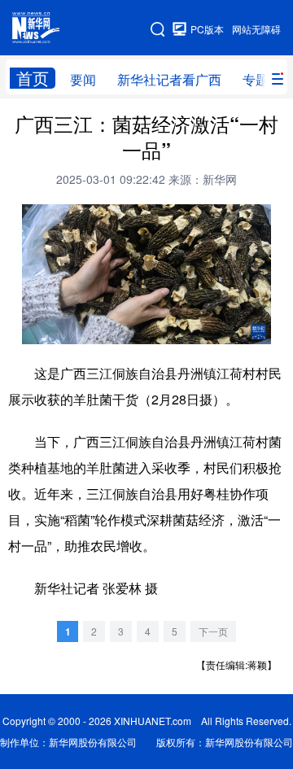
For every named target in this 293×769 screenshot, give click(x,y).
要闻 (83, 79)
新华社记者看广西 (169, 79)
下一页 (213, 631)
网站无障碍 (256, 29)
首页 (32, 78)
